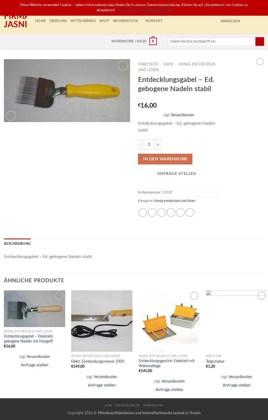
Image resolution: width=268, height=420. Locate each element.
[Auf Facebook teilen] (142, 212)
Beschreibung (17, 243)
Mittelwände (83, 21)
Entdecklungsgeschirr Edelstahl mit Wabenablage (166, 363)
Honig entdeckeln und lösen (174, 200)
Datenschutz (127, 405)
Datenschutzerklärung (155, 10)
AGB (108, 405)
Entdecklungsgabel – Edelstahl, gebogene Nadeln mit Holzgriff (28, 338)
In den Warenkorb (165, 159)
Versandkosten (182, 115)
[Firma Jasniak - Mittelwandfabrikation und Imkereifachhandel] (15, 21)
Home (40, 21)
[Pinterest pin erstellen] (171, 212)
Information (125, 21)
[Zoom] (11, 116)
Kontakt (154, 21)
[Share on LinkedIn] (190, 212)
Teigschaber (215, 361)
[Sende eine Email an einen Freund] (161, 212)
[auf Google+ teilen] (180, 212)
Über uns (58, 21)
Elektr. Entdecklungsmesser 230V (97, 361)
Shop (104, 21)
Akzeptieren (127, 10)
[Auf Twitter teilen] (152, 212)
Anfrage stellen (34, 365)
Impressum (153, 405)
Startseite (148, 64)
